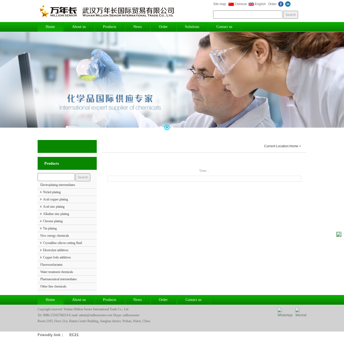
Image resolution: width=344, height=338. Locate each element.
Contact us (224, 27)
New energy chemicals (54, 236)
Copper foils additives (57, 257)
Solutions (192, 27)
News (137, 27)
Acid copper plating (55, 199)
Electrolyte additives (56, 250)
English (260, 4)
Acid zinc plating (53, 206)
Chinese (241, 4)
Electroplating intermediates (57, 185)
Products (109, 27)
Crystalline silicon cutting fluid (62, 243)
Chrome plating (53, 221)
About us (79, 27)
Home (50, 27)
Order (272, 4)
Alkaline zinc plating (56, 214)
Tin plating (50, 228)
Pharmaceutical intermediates (58, 279)
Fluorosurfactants (51, 265)
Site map (219, 4)
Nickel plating (52, 192)
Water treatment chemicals (56, 272)
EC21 (74, 335)
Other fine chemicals (53, 286)
